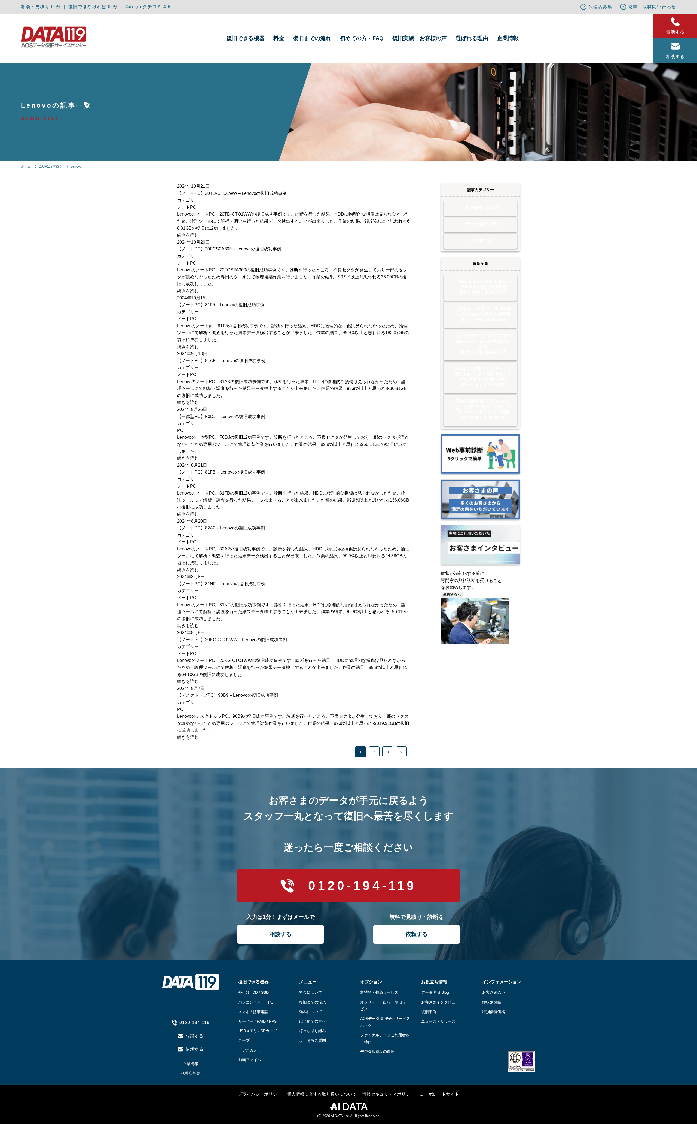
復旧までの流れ (312, 38)
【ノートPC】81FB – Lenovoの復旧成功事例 (221, 472)
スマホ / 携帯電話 (253, 1012)
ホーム (26, 166)
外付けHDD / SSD (253, 992)
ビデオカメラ (249, 1050)
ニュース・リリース (438, 1021)
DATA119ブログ (50, 166)
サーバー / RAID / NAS (257, 1021)
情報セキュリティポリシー (388, 1094)
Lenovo (76, 166)
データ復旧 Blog (435, 992)
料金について (310, 992)
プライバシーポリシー (260, 1094)
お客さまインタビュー (440, 1002)
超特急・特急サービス (379, 992)
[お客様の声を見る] (480, 499)
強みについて (310, 1012)
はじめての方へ (312, 1021)
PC (180, 430)
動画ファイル (249, 1060)
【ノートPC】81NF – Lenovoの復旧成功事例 (221, 583)
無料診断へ (452, 595)
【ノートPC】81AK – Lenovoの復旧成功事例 (221, 360)
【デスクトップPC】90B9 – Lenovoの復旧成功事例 (227, 695)
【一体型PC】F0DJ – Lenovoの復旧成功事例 (221, 416)
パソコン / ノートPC (255, 1002)
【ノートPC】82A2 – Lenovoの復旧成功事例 (221, 528)
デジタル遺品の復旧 (377, 1051)
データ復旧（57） (483, 224)
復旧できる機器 (246, 38)
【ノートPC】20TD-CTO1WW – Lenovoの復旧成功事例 (232, 193)
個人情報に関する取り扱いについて (322, 1094)
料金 (278, 38)
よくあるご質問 (312, 1040)
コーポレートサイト (439, 1094)
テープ (244, 1040)
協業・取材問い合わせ (652, 6)
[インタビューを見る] (480, 545)
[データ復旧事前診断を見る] (480, 454)
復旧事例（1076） (483, 207)
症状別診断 (491, 1002)
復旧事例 (428, 1012)
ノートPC (186, 207)
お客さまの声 (493, 992)
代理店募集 (600, 6)
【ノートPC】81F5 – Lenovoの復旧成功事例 (221, 304)
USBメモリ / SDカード (257, 1031)
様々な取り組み (312, 1031)
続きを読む (188, 235)
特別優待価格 (493, 1012)
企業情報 (508, 38)
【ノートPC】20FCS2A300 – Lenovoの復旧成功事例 (229, 249)
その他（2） (483, 240)
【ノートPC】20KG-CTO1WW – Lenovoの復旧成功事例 (232, 639)
